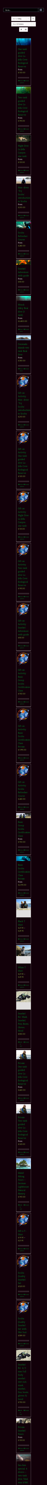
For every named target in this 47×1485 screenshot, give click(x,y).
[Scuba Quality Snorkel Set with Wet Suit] (23, 1308)
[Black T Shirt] (23, 908)
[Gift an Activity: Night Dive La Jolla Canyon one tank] (23, 498)
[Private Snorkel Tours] (23, 1420)
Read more (21, 330)
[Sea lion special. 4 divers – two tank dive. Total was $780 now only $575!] (23, 1457)
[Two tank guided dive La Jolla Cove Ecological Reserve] (23, 90)
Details (27, 80)
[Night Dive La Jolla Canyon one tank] (23, 138)
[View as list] (26, 29)
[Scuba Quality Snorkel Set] (23, 1262)
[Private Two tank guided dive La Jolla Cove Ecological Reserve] (23, 1108)
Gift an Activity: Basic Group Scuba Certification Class (24, 680)
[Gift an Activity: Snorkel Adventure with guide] (23, 610)
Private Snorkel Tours (21, 1430)
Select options (22, 81)
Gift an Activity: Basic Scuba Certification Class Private (24, 736)
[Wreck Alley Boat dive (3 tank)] (23, 298)
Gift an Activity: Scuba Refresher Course (23, 789)
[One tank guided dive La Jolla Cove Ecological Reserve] (23, 41)
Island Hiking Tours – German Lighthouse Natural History (23, 1183)
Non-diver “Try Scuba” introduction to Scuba (24, 194)
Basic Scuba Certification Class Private (24, 871)
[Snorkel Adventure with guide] (23, 262)
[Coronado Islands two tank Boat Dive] (23, 337)
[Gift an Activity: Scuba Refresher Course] (23, 771)
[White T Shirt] (23, 954)
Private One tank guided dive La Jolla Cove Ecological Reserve (23, 1073)
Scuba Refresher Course (23, 236)
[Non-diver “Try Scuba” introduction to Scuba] (23, 180)
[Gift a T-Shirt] (23, 1220)
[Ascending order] (33, 19)
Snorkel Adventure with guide (23, 272)
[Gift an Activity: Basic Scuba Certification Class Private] (23, 715)
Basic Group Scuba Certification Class (24, 829)
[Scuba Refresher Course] (23, 225)
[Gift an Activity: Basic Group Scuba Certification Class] (23, 659)
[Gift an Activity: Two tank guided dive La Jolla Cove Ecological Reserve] (23, 550)
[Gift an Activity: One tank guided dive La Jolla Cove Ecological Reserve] (23, 438)
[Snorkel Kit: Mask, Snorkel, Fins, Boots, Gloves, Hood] (23, 1000)
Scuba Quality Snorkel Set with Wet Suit (22, 1325)
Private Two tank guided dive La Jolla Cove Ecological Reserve (23, 1127)
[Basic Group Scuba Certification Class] (23, 815)
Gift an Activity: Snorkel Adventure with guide (23, 627)
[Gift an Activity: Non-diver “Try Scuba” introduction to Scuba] (23, 382)
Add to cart (21, 1044)
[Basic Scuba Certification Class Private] (23, 858)
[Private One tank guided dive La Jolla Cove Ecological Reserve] (23, 1054)
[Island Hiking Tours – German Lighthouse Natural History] (23, 1163)
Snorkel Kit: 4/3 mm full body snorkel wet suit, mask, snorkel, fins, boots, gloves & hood (23, 1381)
